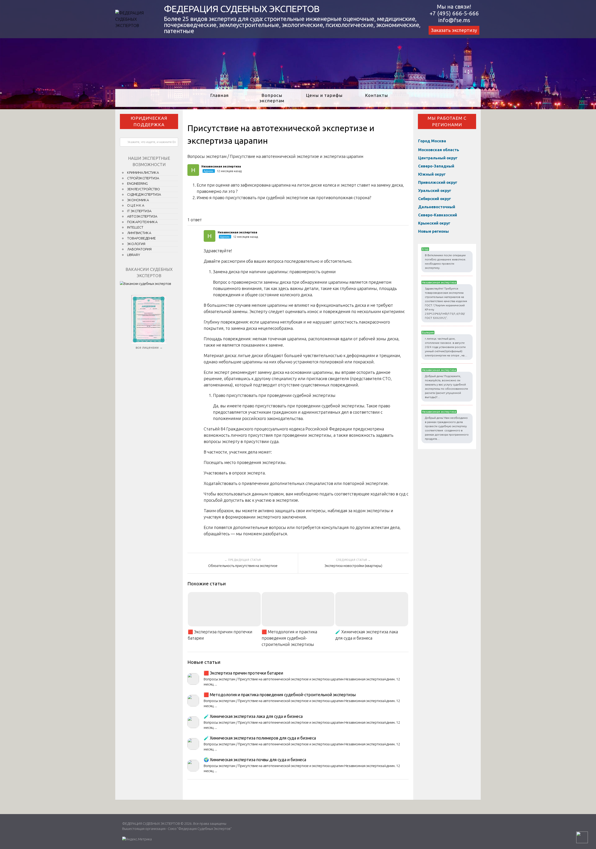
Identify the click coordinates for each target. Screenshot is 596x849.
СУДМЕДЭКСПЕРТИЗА (144, 194)
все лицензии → (149, 347)
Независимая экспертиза (439, 282)
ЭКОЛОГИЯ (136, 244)
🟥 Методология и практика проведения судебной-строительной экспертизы (289, 638)
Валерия (428, 332)
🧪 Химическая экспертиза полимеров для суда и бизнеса (260, 738)
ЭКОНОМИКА (138, 200)
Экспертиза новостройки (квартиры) (353, 566)
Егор (425, 249)
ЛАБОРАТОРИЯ (139, 249)
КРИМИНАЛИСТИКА (143, 172)
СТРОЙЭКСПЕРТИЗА (143, 178)
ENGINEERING (137, 183)
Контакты (376, 95)
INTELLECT (135, 227)
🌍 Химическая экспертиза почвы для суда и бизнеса (255, 759)
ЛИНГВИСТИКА (139, 233)
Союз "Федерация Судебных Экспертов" (200, 829)
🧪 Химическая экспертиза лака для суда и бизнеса (366, 634)
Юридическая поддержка (149, 121)
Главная (219, 95)
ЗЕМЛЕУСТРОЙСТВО (143, 189)
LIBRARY (133, 255)
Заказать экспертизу (454, 30)
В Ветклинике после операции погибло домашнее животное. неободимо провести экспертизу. (445, 261)
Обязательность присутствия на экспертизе (243, 566)
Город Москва (432, 141)
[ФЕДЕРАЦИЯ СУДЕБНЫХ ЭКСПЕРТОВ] (133, 25)
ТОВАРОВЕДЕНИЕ (141, 238)
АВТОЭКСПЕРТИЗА (142, 216)
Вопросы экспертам (271, 98)
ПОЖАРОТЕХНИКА (142, 222)
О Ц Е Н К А (135, 205)
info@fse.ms (454, 20)
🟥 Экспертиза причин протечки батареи (220, 634)
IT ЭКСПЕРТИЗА (139, 211)
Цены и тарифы (324, 95)
